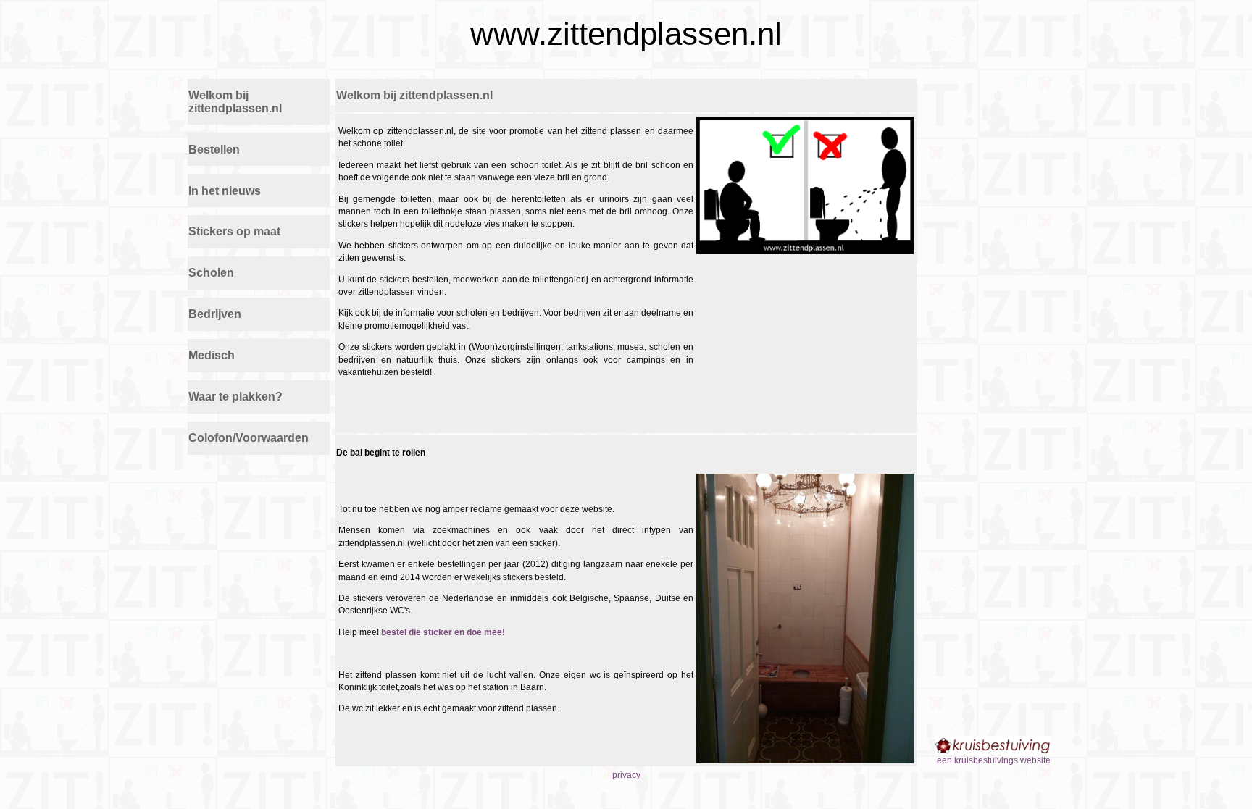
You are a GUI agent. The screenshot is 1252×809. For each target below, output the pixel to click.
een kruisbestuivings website (994, 760)
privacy (626, 775)
